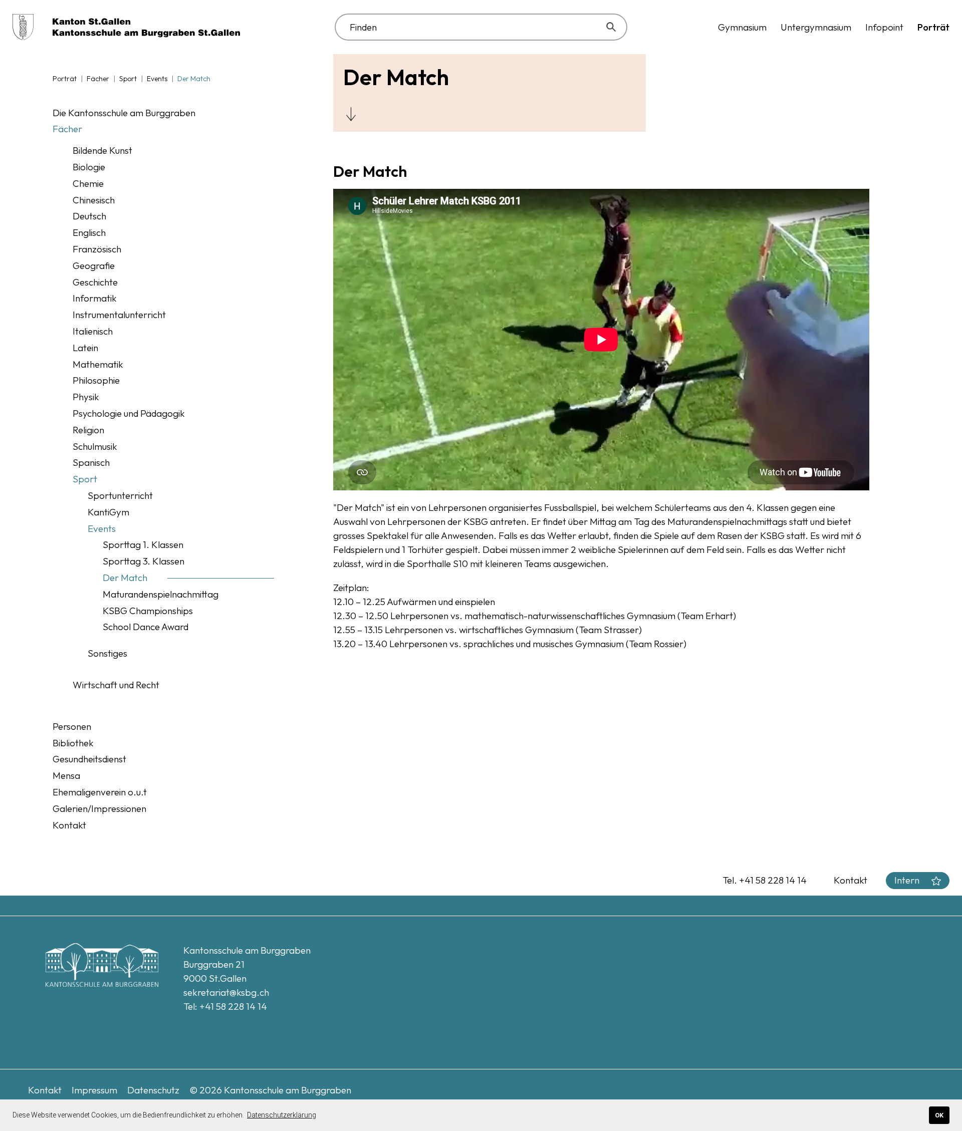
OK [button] (939, 1115)
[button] (742, 27)
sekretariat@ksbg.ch (226, 992)
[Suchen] (612, 27)
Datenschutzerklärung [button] (281, 1115)
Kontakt (850, 880)
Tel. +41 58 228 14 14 (765, 880)
